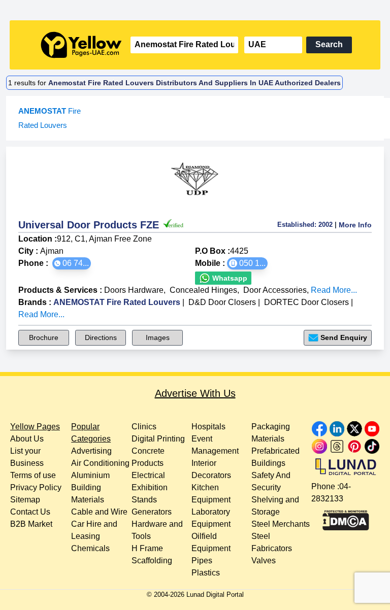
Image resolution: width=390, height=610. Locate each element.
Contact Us (30, 511)
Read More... (334, 290)
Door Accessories (275, 290)
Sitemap (25, 499)
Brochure (43, 337)
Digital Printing (158, 438)
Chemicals (90, 548)
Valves (263, 560)
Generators (152, 511)
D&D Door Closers (222, 302)
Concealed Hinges (203, 290)
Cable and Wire (99, 511)
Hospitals (208, 426)
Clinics (144, 426)
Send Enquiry (343, 337)
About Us (27, 438)
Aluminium (90, 475)
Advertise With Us (195, 393)
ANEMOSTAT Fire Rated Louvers (116, 302)
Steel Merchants (280, 524)
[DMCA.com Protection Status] (345, 517)
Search (329, 44)
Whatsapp (228, 278)
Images (158, 337)
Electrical (148, 475)
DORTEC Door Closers (306, 302)
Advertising (91, 451)
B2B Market (31, 524)
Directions (101, 337)
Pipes (201, 560)
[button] (71, 263)
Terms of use (33, 475)
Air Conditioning (100, 463)
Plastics (205, 572)
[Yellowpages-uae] (81, 44)
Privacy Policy (35, 487)
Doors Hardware (134, 290)
